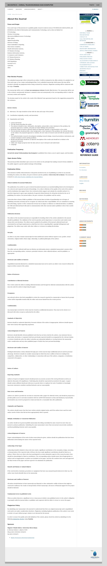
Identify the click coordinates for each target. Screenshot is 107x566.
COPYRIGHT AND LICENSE (87, 62)
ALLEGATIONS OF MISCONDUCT (89, 60)
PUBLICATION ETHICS (86, 58)
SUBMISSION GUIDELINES (87, 44)
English (81, 183)
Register (91, 5)
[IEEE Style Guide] (89, 156)
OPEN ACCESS (84, 73)
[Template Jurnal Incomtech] (89, 100)
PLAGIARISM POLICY (85, 64)
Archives (19, 9)
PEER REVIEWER (84, 35)
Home (9, 14)
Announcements (29, 9)
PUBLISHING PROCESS (86, 56)
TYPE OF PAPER (84, 46)
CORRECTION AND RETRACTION (89, 66)
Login (97, 5)
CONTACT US (83, 37)
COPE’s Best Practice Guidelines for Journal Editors (28, 177)
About (40, 9)
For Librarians (83, 170)
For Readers (82, 167)
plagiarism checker (18, 519)
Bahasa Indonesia (84, 181)
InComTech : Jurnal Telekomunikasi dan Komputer (30, 5)
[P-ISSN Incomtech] (94, 77)
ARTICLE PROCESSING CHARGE (88, 50)
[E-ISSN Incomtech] (84, 77)
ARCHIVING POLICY (85, 68)
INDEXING (83, 70)
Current (10, 9)
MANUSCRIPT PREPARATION (88, 48)
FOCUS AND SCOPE (85, 54)
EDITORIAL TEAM (85, 33)
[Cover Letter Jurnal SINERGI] (89, 108)
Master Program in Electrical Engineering (22, 537)
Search (95, 9)
